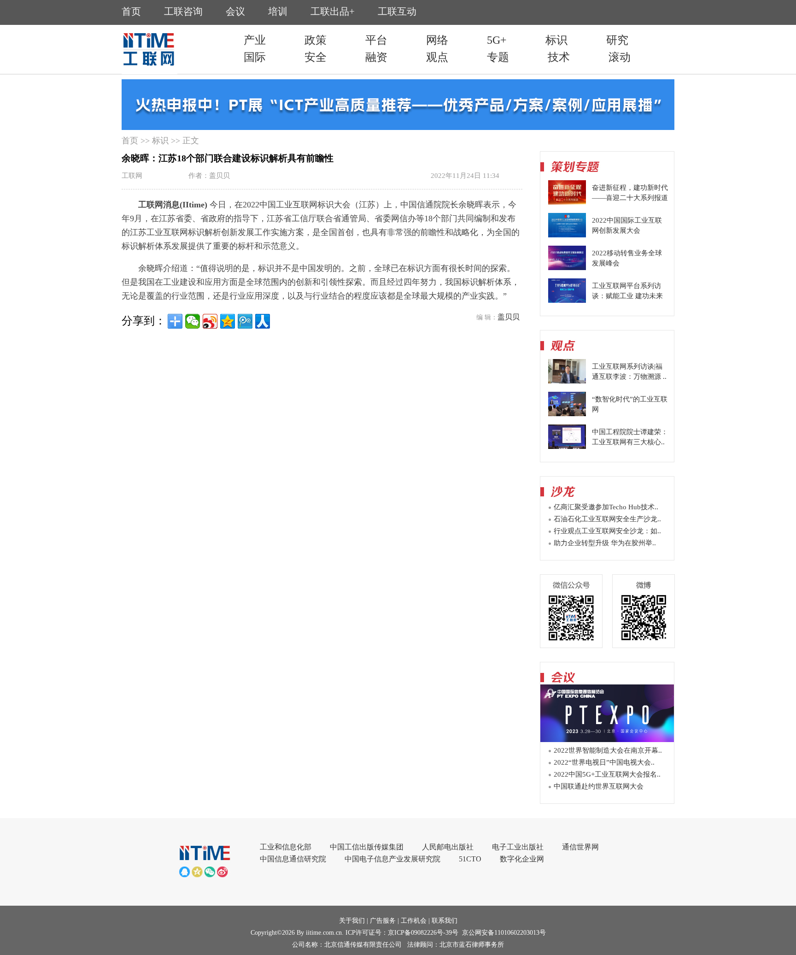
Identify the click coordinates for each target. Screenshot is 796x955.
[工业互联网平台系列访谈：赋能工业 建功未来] (567, 300)
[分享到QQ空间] (227, 321)
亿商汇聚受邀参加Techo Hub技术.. (606, 507)
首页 (130, 140)
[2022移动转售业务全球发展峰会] (567, 267)
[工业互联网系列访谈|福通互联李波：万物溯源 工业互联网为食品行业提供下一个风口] (567, 381)
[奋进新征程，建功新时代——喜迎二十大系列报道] (567, 202)
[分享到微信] (192, 321)
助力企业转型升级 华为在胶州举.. (605, 543)
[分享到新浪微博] (210, 321)
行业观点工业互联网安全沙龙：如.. (607, 531)
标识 (160, 140)
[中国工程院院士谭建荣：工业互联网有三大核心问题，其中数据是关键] (567, 446)
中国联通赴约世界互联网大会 (599, 786)
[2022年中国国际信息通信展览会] (607, 739)
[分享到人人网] (262, 321)
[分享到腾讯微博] (245, 321)
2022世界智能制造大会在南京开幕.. (608, 750)
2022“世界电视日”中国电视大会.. (604, 762)
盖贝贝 (509, 317)
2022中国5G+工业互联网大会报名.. (607, 774)
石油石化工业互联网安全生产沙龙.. (607, 519)
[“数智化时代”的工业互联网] (567, 414)
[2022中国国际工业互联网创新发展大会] (567, 235)
